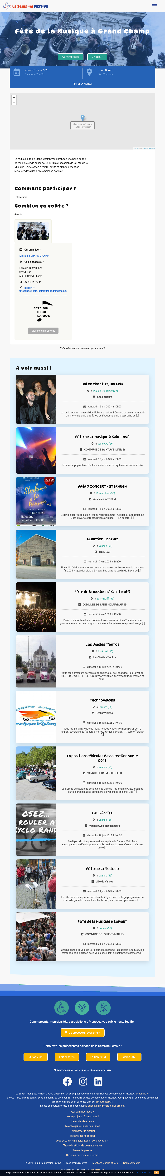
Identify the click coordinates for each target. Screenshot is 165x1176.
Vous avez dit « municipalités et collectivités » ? (83, 1140)
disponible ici (142, 1093)
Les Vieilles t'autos (102, 644)
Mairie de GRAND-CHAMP (34, 255)
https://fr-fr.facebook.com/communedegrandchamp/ (43, 289)
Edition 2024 (67, 1057)
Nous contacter (131, 1163)
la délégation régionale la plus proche (104, 1105)
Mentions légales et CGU (105, 1163)
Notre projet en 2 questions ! (83, 1116)
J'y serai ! (97, 56)
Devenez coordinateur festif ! (82, 1155)
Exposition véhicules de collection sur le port (102, 758)
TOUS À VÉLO (102, 813)
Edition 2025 (35, 1057)
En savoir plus (144, 1172)
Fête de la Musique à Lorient (102, 921)
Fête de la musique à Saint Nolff (102, 592)
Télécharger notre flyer (82, 1135)
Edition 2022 (129, 1057)
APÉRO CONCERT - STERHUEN (102, 486)
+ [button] (14, 97)
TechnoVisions (102, 700)
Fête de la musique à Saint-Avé (102, 437)
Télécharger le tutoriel (82, 1130)
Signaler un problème (43, 330)
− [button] (14, 102)
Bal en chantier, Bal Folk (102, 384)
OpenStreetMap (148, 148)
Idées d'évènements (82, 1121)
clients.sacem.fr (104, 1101)
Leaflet (136, 148)
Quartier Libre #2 (102, 539)
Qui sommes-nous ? (82, 1111)
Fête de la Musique (82, 83)
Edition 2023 (98, 1057)
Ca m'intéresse (70, 56)
